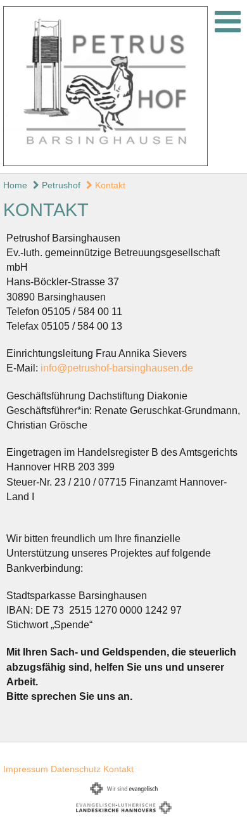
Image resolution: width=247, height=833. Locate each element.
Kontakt (108, 185)
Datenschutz (76, 769)
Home (15, 185)
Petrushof (59, 185)
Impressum (25, 769)
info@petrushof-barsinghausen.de (117, 368)
